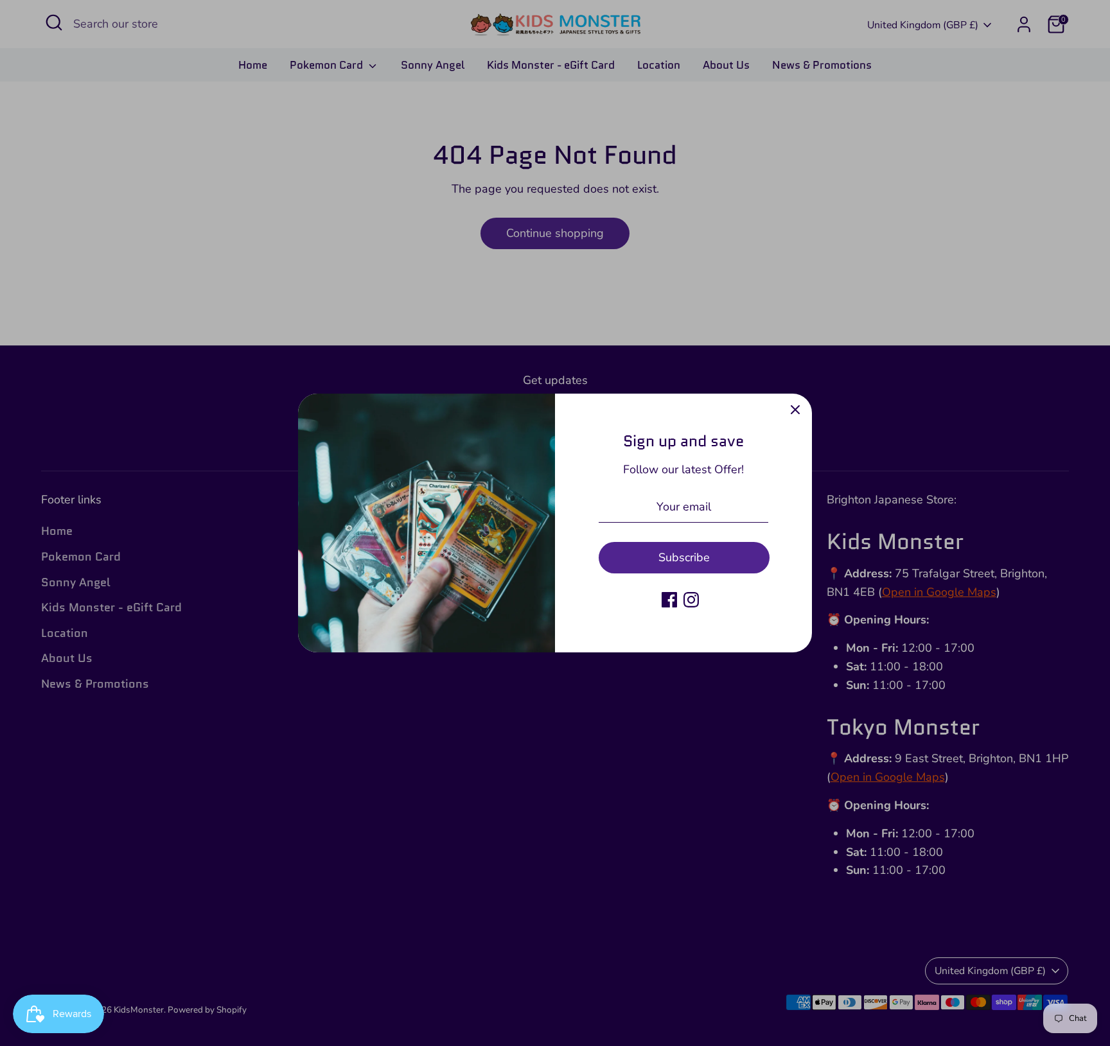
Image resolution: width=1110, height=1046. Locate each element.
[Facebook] (669, 599)
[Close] (795, 410)
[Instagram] (691, 599)
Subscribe (684, 557)
